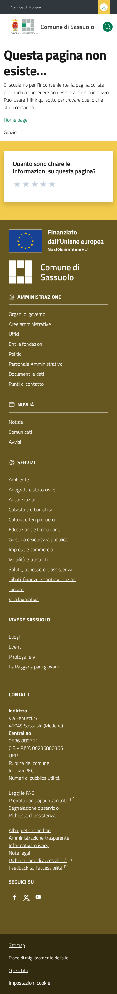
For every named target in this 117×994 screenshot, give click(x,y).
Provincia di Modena (25, 7)
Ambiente (19, 479)
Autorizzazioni (23, 499)
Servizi (26, 463)
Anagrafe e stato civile (32, 489)
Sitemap (17, 945)
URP (13, 755)
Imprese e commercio (31, 549)
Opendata (18, 970)
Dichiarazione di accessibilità (38, 860)
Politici (15, 354)
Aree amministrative (30, 324)
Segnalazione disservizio (34, 808)
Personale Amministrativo (35, 364)
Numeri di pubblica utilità (34, 778)
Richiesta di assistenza (32, 815)
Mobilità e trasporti (28, 559)
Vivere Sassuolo (29, 620)
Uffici (14, 334)
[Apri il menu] (8, 27)
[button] (107, 26)
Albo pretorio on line (30, 830)
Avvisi (15, 442)
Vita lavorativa (24, 599)
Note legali (20, 852)
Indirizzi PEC (21, 770)
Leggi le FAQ (22, 793)
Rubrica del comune (29, 763)
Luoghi (15, 636)
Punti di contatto (26, 384)
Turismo (16, 589)
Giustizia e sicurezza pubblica (38, 539)
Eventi (15, 646)
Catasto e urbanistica (30, 509)
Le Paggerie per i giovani (34, 666)
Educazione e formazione (34, 529)
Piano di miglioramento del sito (39, 957)
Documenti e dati (26, 374)
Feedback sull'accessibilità (35, 867)
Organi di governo (27, 314)
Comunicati (20, 432)
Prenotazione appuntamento (38, 800)
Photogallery (22, 656)
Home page (15, 119)
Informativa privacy (29, 845)
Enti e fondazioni (26, 344)
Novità (25, 405)
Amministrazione (39, 297)
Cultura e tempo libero (32, 519)
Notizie (16, 422)
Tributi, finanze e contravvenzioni (42, 579)
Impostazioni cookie (29, 983)
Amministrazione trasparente (39, 838)
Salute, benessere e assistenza (40, 569)
